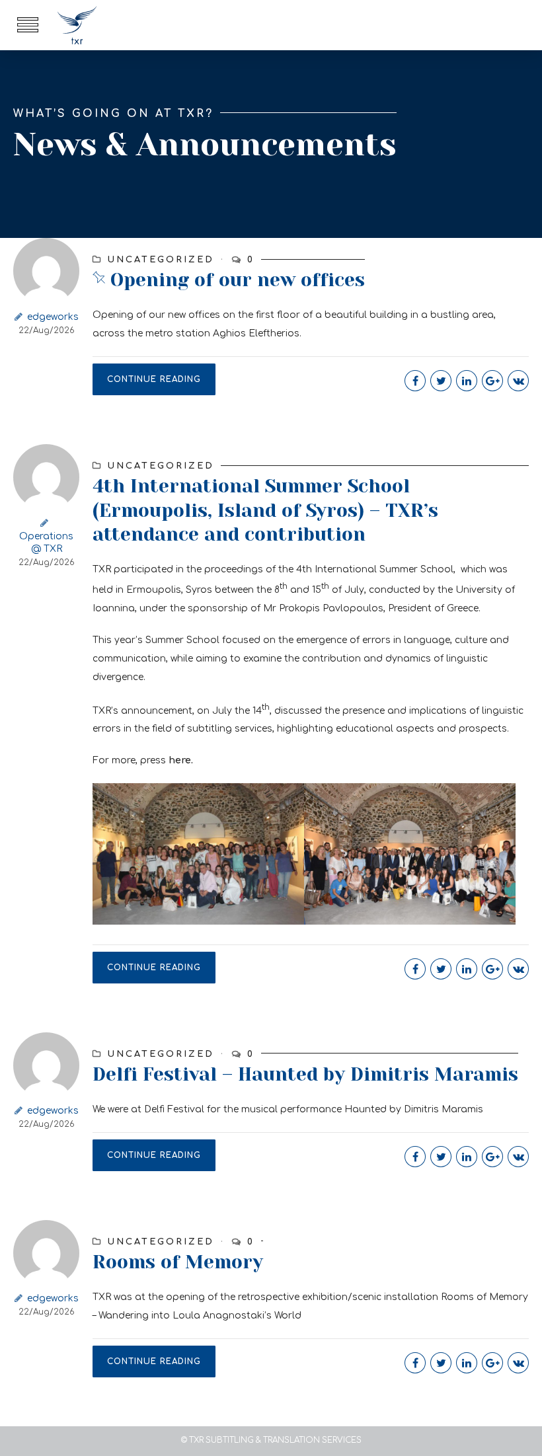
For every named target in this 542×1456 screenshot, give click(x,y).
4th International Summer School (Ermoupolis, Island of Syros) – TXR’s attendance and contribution (265, 510)
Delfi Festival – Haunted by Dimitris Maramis (305, 1074)
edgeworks (53, 317)
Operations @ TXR (46, 542)
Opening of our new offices (237, 280)
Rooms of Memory (178, 1262)
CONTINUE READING (154, 379)
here (180, 760)
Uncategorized (160, 259)
